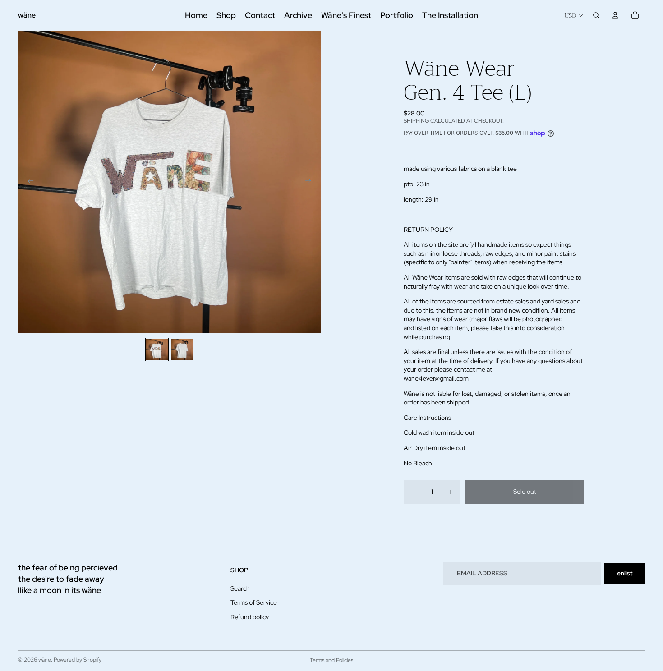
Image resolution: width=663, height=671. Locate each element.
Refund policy (249, 617)
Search (240, 588)
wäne (44, 659)
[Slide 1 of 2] (157, 349)
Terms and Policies (331, 660)
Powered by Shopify (77, 659)
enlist (624, 573)
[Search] (596, 15)
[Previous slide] (28, 182)
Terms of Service (253, 602)
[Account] (615, 15)
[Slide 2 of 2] (182, 349)
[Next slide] (311, 182)
